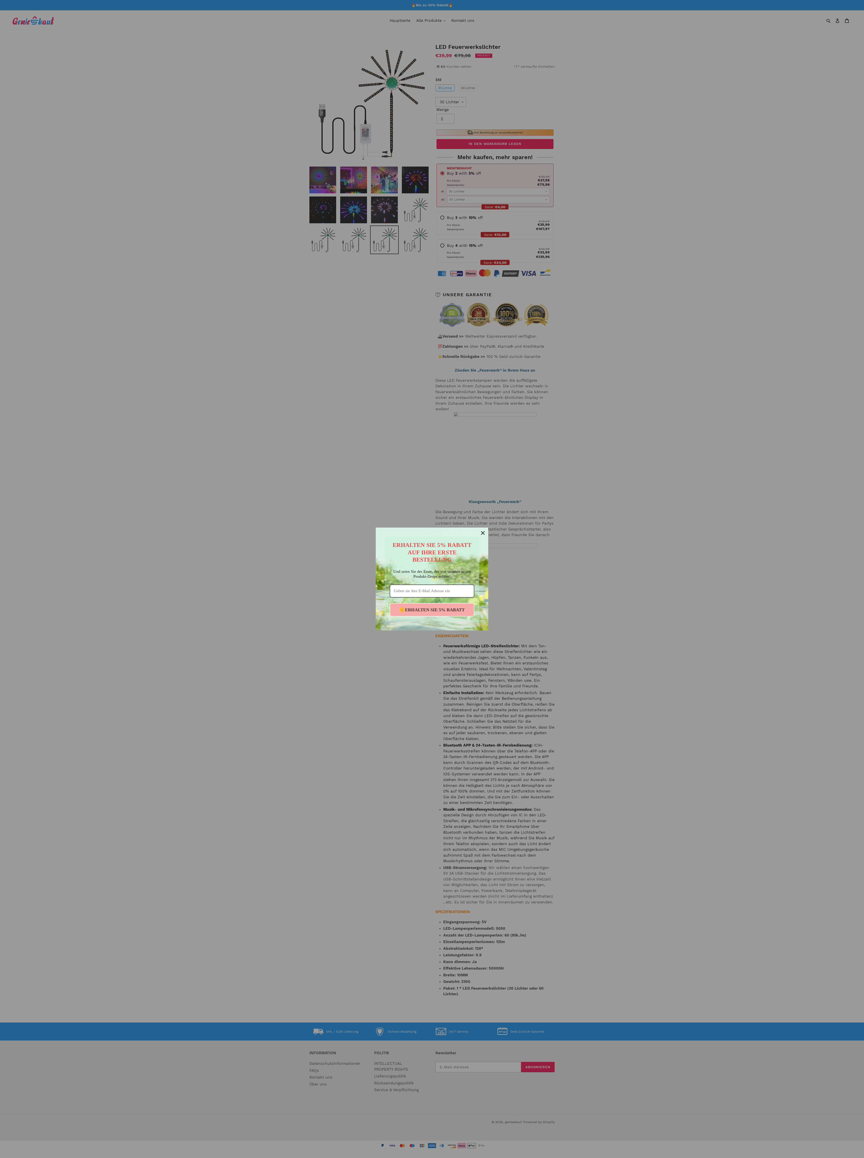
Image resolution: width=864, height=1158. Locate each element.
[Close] (482, 533)
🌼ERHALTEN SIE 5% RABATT (432, 609)
